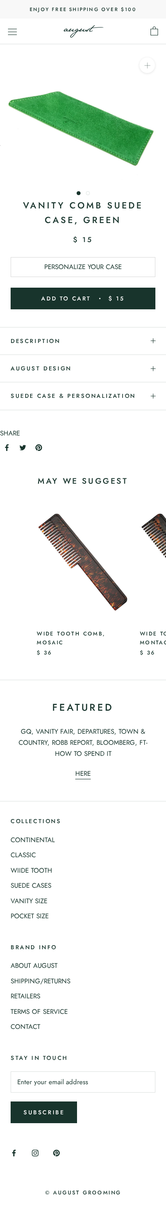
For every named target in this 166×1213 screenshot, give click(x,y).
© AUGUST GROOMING (83, 1193)
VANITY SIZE (29, 901)
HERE (83, 773)
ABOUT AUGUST (34, 965)
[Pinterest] (38, 447)
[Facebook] (7, 447)
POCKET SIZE (30, 916)
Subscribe (43, 1112)
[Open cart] (154, 31)
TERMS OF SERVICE (39, 1012)
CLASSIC (23, 855)
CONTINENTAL (33, 840)
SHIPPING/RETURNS (40, 981)
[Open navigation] (12, 31)
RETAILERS (25, 996)
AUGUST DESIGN (41, 368)
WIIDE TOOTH (31, 870)
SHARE (10, 433)
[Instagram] (35, 1152)
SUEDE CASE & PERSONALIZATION (73, 396)
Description (36, 341)
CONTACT (25, 1027)
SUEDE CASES (31, 885)
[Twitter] (22, 447)
